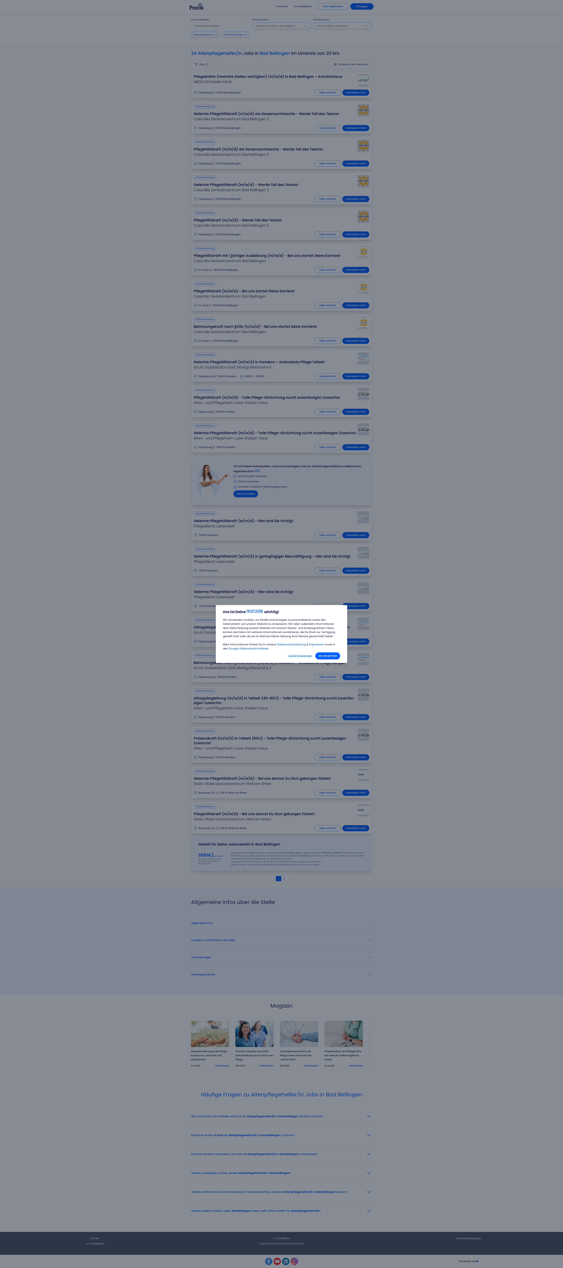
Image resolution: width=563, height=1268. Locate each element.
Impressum (316, 644)
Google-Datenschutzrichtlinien (249, 648)
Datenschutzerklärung (291, 644)
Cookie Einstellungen (300, 656)
